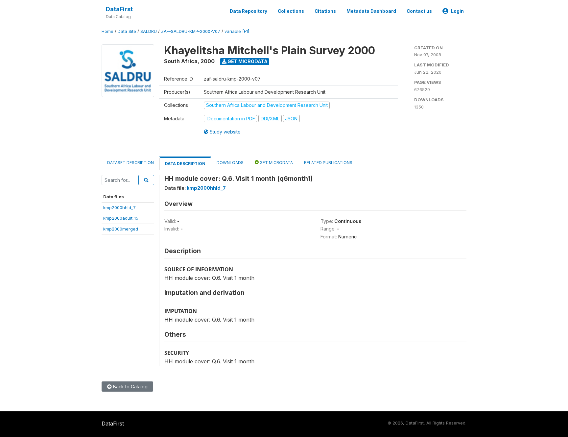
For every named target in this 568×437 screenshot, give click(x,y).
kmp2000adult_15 (120, 218)
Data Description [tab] (185, 163)
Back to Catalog (130, 386)
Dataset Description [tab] (130, 162)
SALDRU (148, 31)
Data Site (127, 31)
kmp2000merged (120, 228)
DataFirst (119, 9)
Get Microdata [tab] (276, 162)
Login (457, 11)
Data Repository (248, 11)
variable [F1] (237, 31)
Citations (325, 11)
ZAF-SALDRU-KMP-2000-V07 (190, 31)
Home (107, 31)
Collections (291, 11)
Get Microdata (247, 61)
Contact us (419, 11)
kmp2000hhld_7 (119, 207)
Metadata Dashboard (371, 11)
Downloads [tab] (230, 162)
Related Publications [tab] (328, 162)
